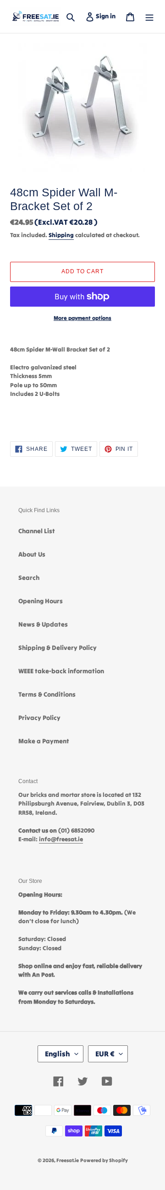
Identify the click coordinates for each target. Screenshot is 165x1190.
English (57, 1053)
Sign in (107, 15)
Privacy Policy (39, 718)
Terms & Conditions (47, 694)
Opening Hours (40, 601)
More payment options (82, 317)
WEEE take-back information (61, 671)
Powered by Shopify (104, 1160)
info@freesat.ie (61, 839)
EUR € (105, 1053)
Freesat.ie (67, 1160)
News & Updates (43, 624)
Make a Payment (43, 741)
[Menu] (149, 16)
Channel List (36, 531)
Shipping (61, 235)
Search (28, 577)
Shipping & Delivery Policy (57, 648)
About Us (31, 554)
